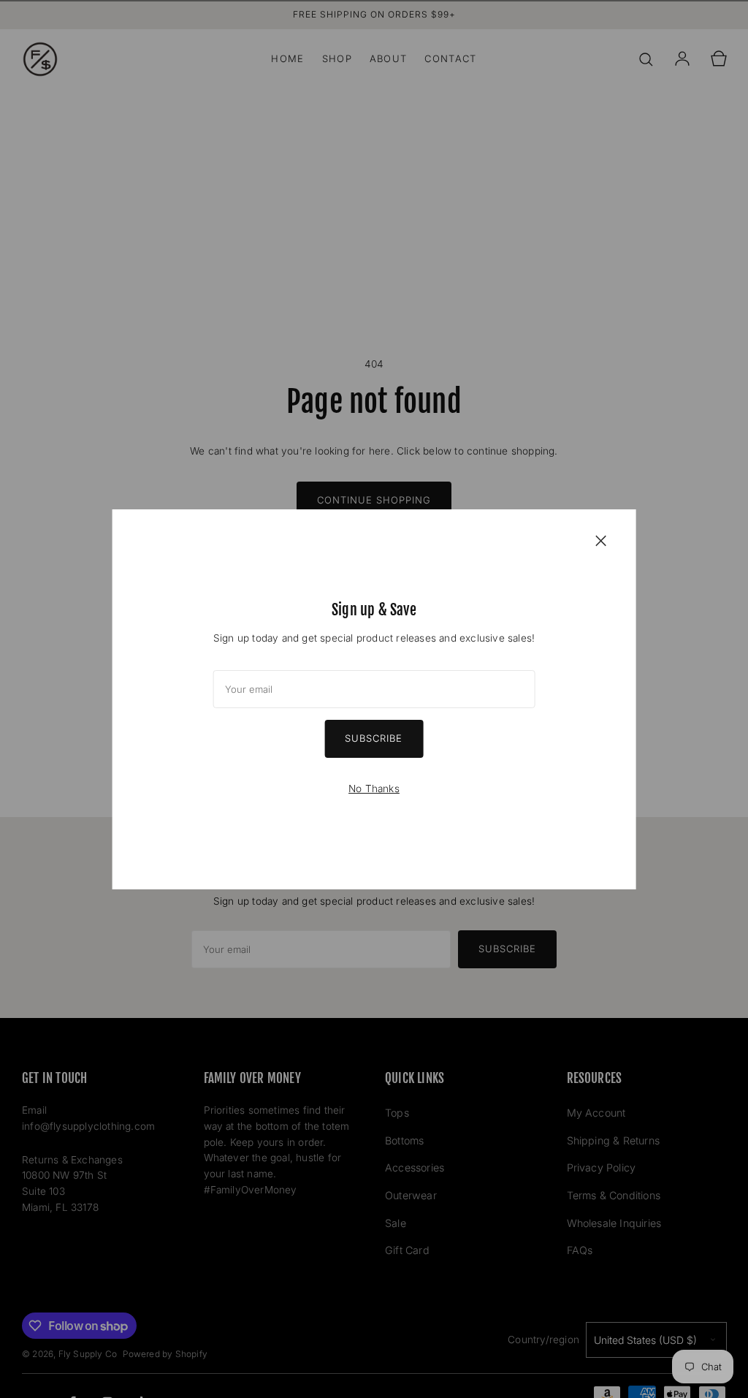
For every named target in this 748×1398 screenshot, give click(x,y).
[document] (374, 699)
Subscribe (373, 738)
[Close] (600, 540)
